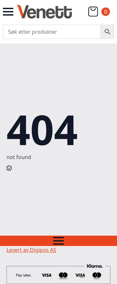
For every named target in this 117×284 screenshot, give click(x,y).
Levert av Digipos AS (31, 249)
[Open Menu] (8, 11)
